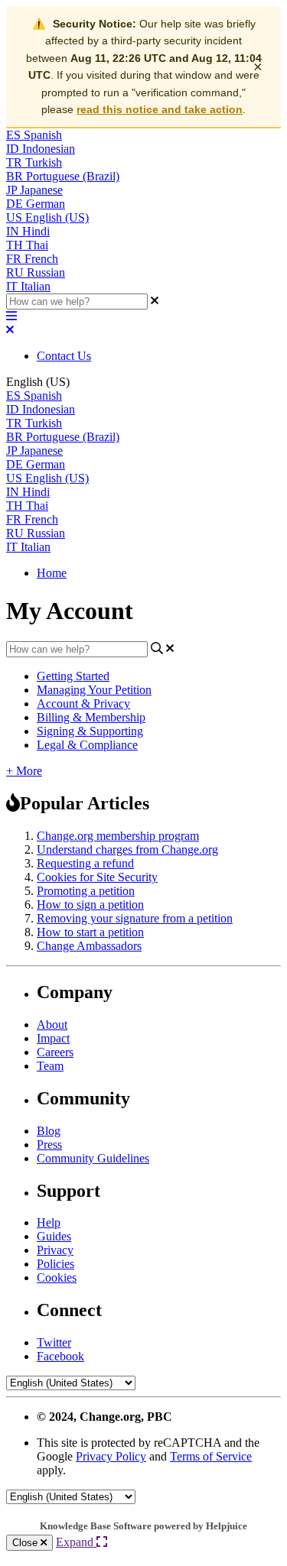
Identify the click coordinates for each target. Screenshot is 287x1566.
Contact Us (64, 355)
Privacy (55, 1249)
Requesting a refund (85, 863)
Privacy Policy (111, 1456)
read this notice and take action (160, 109)
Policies (55, 1263)
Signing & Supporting (90, 731)
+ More (24, 770)
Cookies (57, 1277)
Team (50, 1065)
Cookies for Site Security (97, 877)
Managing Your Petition (94, 689)
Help (48, 1222)
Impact (53, 1038)
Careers (55, 1052)
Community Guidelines (93, 1158)
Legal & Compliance (87, 744)
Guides (54, 1236)
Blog (48, 1130)
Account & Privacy (83, 703)
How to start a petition (90, 932)
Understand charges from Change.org (127, 849)
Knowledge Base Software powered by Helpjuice (143, 1526)
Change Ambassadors (89, 945)
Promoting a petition (86, 890)
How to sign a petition (90, 904)
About (52, 1024)
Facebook (60, 1356)
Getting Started (73, 676)
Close (26, 1542)
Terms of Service (211, 1456)
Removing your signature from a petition (135, 918)
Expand (76, 1541)
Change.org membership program (118, 835)
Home (52, 572)
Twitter (54, 1342)
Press (49, 1144)
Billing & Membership (91, 717)
